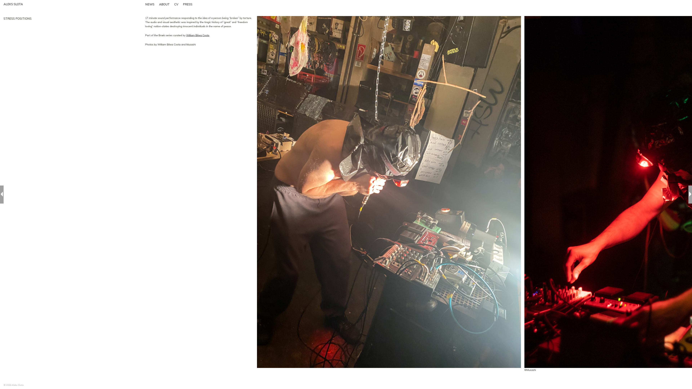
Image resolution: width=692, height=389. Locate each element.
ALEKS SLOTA (13, 4)
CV (176, 4)
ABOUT (164, 4)
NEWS (149, 4)
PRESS (187, 4)
